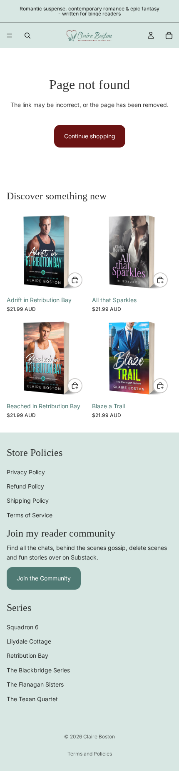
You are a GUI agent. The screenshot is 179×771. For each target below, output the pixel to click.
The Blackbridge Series (38, 670)
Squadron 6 (23, 627)
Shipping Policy (28, 500)
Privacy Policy (26, 472)
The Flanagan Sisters (35, 684)
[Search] (27, 35)
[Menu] (9, 35)
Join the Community (44, 578)
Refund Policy (25, 486)
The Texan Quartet (32, 698)
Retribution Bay (27, 655)
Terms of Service (29, 515)
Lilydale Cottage (29, 641)
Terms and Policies (89, 754)
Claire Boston (99, 736)
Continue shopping (89, 136)
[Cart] (169, 35)
